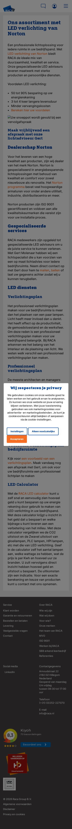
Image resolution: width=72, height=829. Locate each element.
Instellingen (17, 431)
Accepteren (16, 438)
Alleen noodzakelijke (43, 431)
